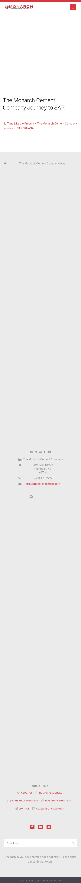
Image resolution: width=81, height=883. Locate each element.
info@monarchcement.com (43, 483)
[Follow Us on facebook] (32, 827)
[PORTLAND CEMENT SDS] (24, 804)
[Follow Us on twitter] (49, 827)
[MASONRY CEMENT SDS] (57, 804)
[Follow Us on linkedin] (40, 827)
